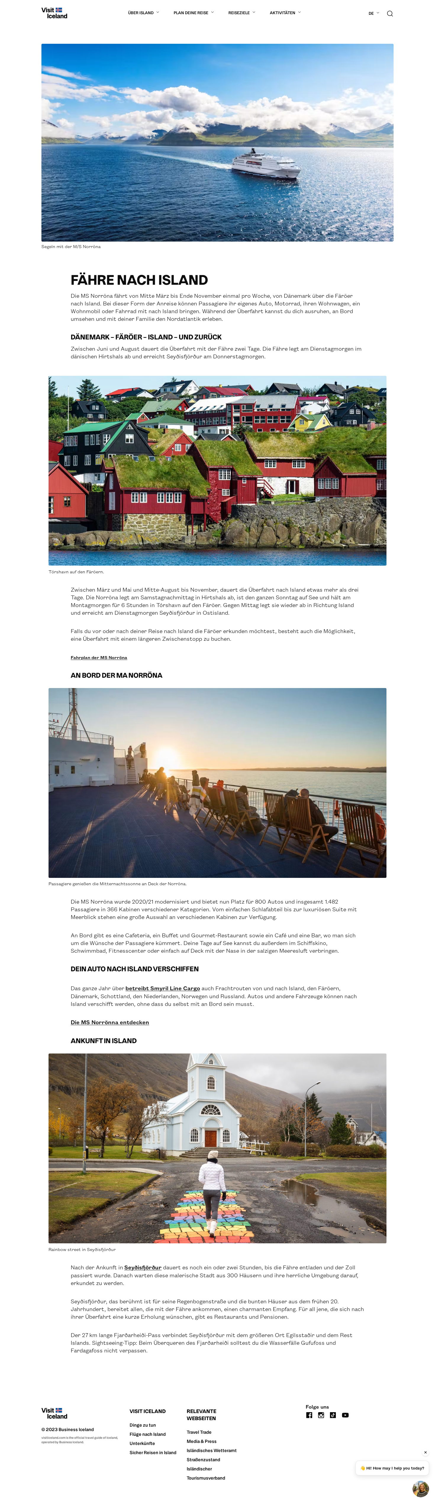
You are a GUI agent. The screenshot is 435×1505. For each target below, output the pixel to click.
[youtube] (345, 1414)
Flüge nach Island (148, 1434)
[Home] (54, 13)
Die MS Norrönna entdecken (110, 1022)
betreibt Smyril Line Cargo (162, 988)
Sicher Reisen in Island (153, 1452)
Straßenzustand (203, 1459)
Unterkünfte (142, 1443)
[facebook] (309, 1414)
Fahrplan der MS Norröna (99, 657)
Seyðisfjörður (143, 1267)
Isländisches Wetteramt (212, 1450)
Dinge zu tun (143, 1425)
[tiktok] (332, 1414)
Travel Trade (199, 1432)
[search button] (390, 13)
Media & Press (202, 1441)
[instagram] (321, 1414)
